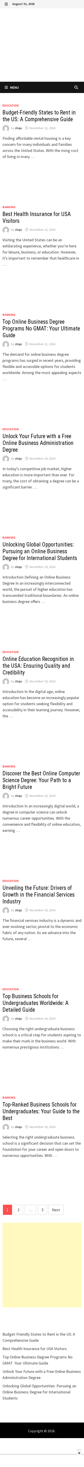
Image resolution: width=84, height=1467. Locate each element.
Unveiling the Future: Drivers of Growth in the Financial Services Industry (38, 895)
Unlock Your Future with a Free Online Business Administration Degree (37, 443)
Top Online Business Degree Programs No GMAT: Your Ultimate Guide (41, 329)
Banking (8, 207)
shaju (18, 128)
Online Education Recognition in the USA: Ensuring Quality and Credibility (38, 666)
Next (56, 1209)
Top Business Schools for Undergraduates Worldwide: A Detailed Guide (35, 1003)
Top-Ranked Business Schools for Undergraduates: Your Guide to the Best (41, 1111)
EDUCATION (10, 105)
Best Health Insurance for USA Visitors (34, 1348)
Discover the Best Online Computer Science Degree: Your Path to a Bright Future (41, 780)
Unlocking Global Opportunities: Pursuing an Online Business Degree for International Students (39, 551)
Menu (14, 87)
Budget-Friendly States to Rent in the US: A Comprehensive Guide (39, 116)
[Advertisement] (42, 1265)
